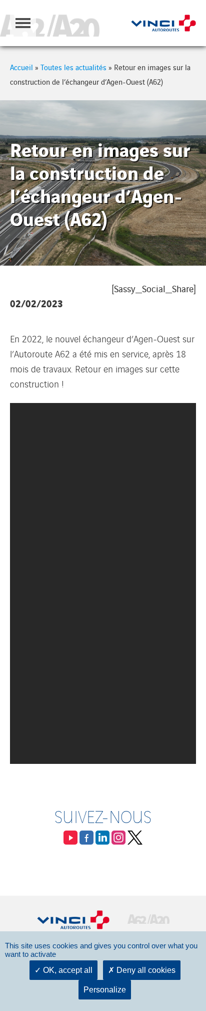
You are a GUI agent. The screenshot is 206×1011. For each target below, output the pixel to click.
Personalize (105, 989)
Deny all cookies (145, 970)
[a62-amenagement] (50, 23)
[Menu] (23, 23)
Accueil (21, 67)
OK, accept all (66, 970)
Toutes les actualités (73, 67)
